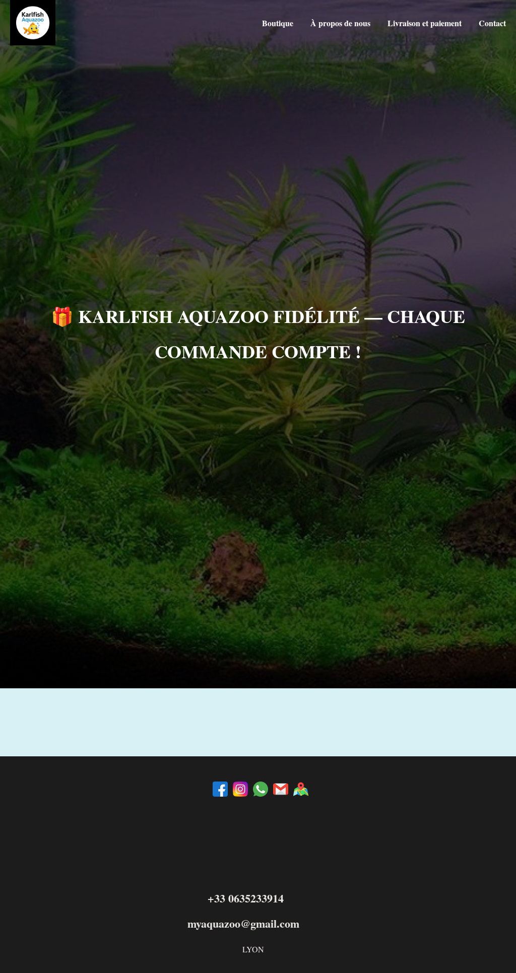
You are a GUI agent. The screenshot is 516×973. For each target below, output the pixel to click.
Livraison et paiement (425, 23)
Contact (492, 23)
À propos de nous (340, 23)
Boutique (277, 23)
